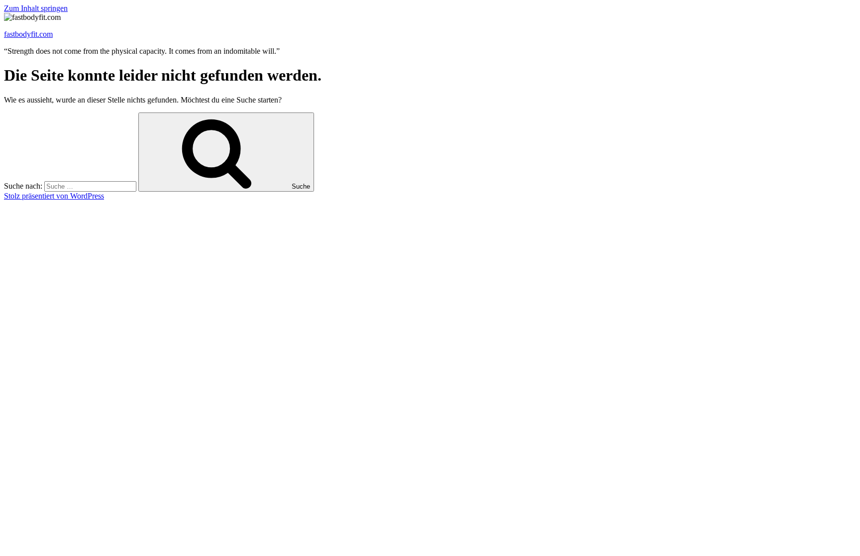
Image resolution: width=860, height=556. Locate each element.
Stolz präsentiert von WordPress (54, 196)
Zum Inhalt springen (36, 8)
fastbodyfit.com (28, 34)
